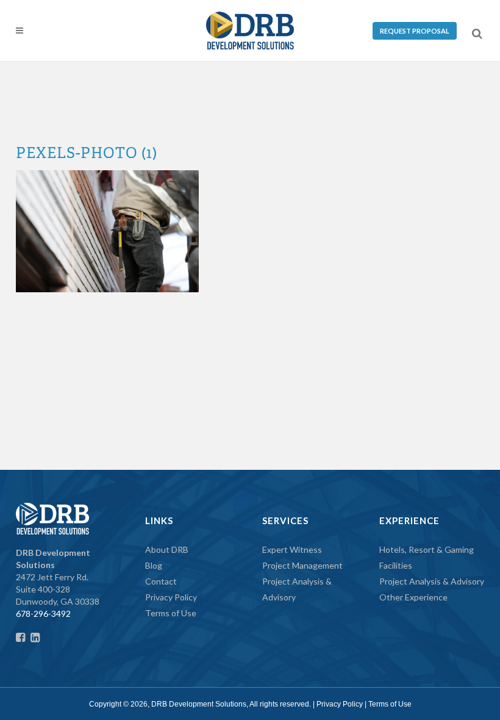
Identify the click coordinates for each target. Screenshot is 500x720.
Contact (161, 581)
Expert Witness (292, 549)
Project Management (302, 565)
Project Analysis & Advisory (431, 581)
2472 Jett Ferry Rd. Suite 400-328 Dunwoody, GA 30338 (57, 577)
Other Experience (413, 597)
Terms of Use (170, 613)
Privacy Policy (171, 597)
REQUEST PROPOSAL (414, 31)
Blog (153, 565)
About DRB (166, 549)
